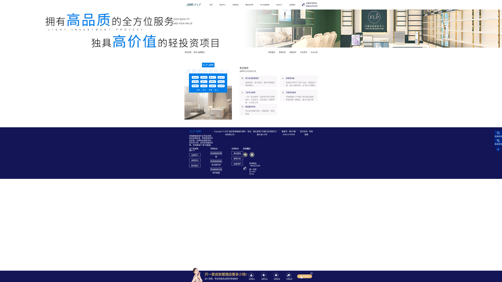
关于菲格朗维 (264, 5)
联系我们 (195, 166)
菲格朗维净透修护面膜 (216, 169)
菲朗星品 (235, 5)
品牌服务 (292, 5)
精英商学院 (249, 5)
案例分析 (282, 52)
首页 (211, 5)
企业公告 (314, 52)
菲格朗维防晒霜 (216, 153)
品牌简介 (195, 155)
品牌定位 (195, 160)
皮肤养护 (293, 52)
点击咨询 (306, 276)
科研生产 (279, 5)
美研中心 (222, 5)
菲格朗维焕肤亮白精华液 (216, 161)
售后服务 (271, 52)
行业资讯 (303, 52)
